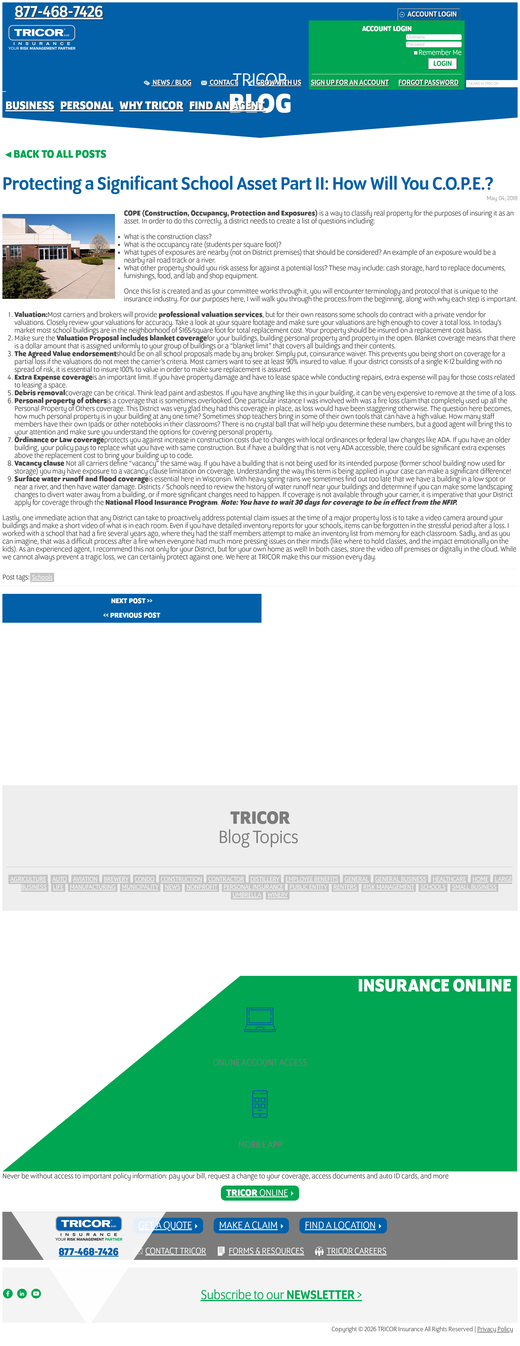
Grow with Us (278, 83)
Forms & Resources (266, 1251)
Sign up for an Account (350, 83)
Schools (42, 577)
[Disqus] (260, 704)
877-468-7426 (59, 12)
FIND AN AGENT (227, 106)
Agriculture (28, 879)
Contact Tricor (175, 1251)
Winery (278, 895)
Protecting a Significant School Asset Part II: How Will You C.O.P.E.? (247, 184)
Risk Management (388, 887)
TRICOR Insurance (41, 37)
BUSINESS (29, 106)
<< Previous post (131, 615)
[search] (468, 87)
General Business (400, 879)
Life (58, 887)
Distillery (264, 879)
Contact (223, 83)
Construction (181, 879)
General (357, 879)
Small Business (474, 887)
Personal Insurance (253, 887)
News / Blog (171, 83)
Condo (144, 879)
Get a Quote (165, 1225)
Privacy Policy (495, 1329)
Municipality (140, 887)
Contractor (226, 879)
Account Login (432, 14)
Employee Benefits (312, 879)
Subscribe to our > (281, 1295)
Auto (59, 879)
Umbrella (247, 895)
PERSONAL (86, 106)
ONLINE (257, 1193)
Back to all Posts (60, 154)
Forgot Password (428, 83)
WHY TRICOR (151, 106)
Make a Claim (248, 1225)
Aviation (85, 879)
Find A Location (340, 1225)
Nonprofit (202, 887)
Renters (345, 887)
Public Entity (308, 887)
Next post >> (132, 601)
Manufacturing (93, 887)
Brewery (116, 879)
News (172, 887)
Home (480, 879)
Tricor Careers (357, 1251)
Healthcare (449, 879)
